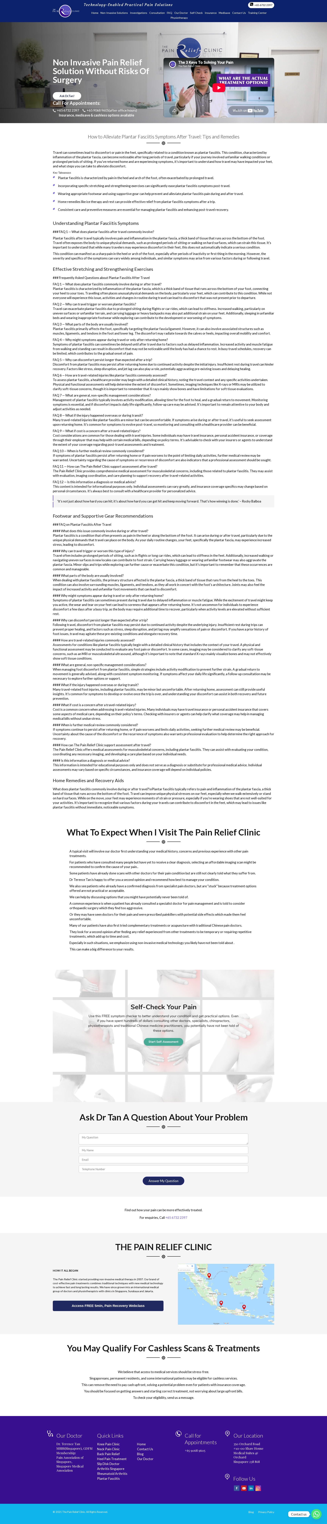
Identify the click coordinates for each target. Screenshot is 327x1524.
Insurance (211, 12)
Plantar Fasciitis (108, 1479)
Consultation (157, 12)
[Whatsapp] (316, 1514)
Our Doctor (181, 12)
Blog (140, 1454)
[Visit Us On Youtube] (244, 1490)
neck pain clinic (108, 1449)
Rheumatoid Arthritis (112, 1474)
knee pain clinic (108, 1444)
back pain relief (108, 1454)
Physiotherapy (179, 17)
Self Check (196, 12)
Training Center (257, 12)
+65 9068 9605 (98, 110)
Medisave (224, 12)
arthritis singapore (110, 1469)
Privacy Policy (266, 1512)
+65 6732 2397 (263, 5)
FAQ (169, 12)
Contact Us (239, 12)
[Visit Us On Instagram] (258, 1490)
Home (94, 12)
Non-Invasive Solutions (114, 12)
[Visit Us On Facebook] (237, 1490)
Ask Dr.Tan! (67, 96)
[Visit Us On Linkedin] (251, 1490)
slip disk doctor (108, 1464)
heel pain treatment (112, 1459)
